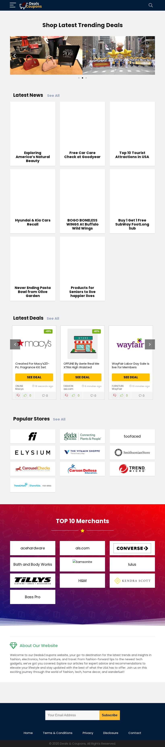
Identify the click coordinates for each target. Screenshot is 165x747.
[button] (14, 55)
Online (19, 386)
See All (53, 95)
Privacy (88, 733)
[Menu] (13, 5)
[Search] (151, 5)
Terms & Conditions (57, 733)
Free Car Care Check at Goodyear (82, 154)
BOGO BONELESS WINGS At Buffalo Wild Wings (82, 224)
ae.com (68, 389)
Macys (19, 389)
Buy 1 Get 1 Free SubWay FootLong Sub (132, 224)
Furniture (118, 386)
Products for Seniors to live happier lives (82, 291)
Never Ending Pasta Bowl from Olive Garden (33, 291)
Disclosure (110, 733)
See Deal (34, 377)
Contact (134, 733)
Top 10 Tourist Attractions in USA (132, 154)
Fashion (68, 386)
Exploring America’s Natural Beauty (33, 156)
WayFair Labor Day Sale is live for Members (130, 365)
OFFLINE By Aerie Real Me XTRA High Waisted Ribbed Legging (81, 367)
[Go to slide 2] (82, 78)
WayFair (117, 389)
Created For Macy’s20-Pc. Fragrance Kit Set (32, 365)
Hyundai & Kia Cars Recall (33, 222)
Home (28, 733)
